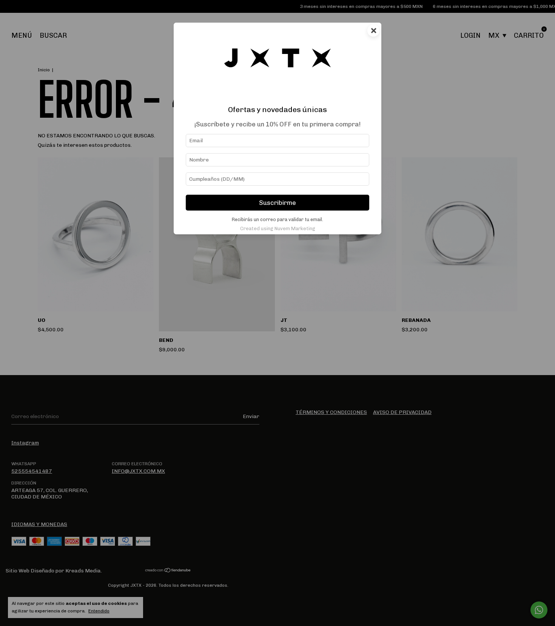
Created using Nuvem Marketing (277, 228)
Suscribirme (277, 202)
